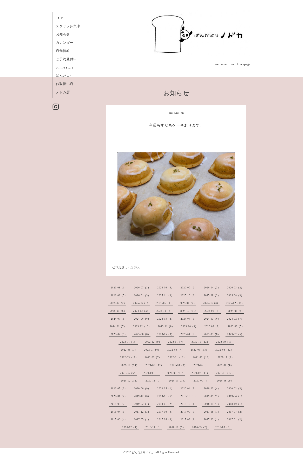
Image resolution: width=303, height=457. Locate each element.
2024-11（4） (164, 310)
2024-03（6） (212, 318)
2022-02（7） (153, 357)
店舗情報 (63, 51)
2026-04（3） (212, 287)
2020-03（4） (212, 388)
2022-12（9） (153, 341)
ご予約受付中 (66, 59)
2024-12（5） (141, 310)
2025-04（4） (188, 303)
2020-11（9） (154, 380)
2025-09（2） (212, 295)
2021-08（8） (178, 365)
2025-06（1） (141, 303)
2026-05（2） (189, 287)
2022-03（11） (129, 357)
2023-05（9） (165, 334)
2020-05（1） (165, 388)
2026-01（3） (142, 295)
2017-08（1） (212, 411)
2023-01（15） (129, 341)
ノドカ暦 (63, 92)
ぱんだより (64, 75)
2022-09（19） (225, 341)
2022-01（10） (177, 357)
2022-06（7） (175, 349)
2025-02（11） (235, 303)
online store (64, 67)
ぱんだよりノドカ (143, 452)
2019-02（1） (142, 404)
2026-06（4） (165, 287)
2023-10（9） (189, 326)
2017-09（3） (189, 411)
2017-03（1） (189, 419)
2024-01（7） (118, 326)
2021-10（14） (130, 365)
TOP (59, 18)
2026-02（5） (119, 295)
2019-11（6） (165, 396)
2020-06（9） (142, 388)
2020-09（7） (202, 380)
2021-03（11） (176, 373)
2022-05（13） (200, 349)
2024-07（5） (119, 318)
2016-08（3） (223, 427)
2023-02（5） (235, 334)
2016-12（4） (130, 427)
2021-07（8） (202, 365)
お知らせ (63, 34)
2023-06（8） (142, 334)
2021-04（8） (151, 373)
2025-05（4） (164, 303)
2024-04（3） (189, 318)
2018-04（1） (119, 411)
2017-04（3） (165, 419)
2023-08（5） (236, 326)
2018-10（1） (235, 404)
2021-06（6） (225, 365)
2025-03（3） (211, 303)
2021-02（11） (200, 373)
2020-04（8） (189, 388)
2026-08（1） (119, 287)
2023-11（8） (166, 326)
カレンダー (64, 42)
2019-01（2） (165, 404)
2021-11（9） (226, 357)
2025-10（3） (189, 295)
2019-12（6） (142, 396)
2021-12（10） (202, 357)
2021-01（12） (225, 373)
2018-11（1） (212, 404)
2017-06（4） (119, 419)
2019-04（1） (235, 396)
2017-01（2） (235, 419)
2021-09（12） (154, 365)
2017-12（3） (142, 411)
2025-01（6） (118, 310)
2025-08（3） (235, 295)
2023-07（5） (119, 334)
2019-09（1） (212, 396)
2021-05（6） (128, 373)
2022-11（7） (176, 341)
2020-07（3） (119, 388)
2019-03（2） (119, 404)
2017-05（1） (142, 419)
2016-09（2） (200, 427)
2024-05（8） (165, 318)
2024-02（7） (235, 318)
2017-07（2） (235, 411)
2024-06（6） (142, 318)
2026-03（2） (235, 287)
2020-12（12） (130, 380)
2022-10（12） (200, 341)
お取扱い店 (64, 84)
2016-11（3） (154, 427)
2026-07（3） (142, 287)
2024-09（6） (212, 310)
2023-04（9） (189, 334)
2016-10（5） (177, 427)
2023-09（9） (212, 326)
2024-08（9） (236, 310)
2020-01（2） (119, 396)
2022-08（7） (129, 349)
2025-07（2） (118, 303)
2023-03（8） (212, 334)
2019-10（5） (189, 396)
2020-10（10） (178, 380)
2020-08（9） (225, 380)
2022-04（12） (224, 349)
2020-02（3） (235, 388)
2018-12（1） (189, 404)
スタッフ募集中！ (70, 26)
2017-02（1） (212, 419)
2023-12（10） (142, 326)
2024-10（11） (189, 310)
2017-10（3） (165, 411)
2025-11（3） (165, 295)
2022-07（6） (152, 349)
